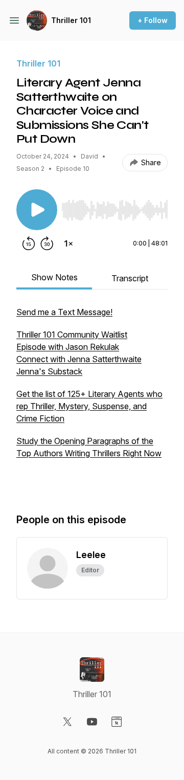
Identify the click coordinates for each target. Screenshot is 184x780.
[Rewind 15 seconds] (28, 243)
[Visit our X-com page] (67, 722)
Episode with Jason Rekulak (67, 347)
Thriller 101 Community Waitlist (71, 334)
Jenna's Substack (49, 371)
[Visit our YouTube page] (92, 722)
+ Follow (152, 20)
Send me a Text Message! (64, 312)
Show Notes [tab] (54, 277)
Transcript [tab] (129, 278)
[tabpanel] (92, 399)
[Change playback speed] (68, 243)
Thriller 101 (71, 20)
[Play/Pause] (36, 209)
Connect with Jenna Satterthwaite (79, 359)
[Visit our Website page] (116, 722)
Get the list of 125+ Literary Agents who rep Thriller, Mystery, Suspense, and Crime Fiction (89, 406)
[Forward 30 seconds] (47, 243)
